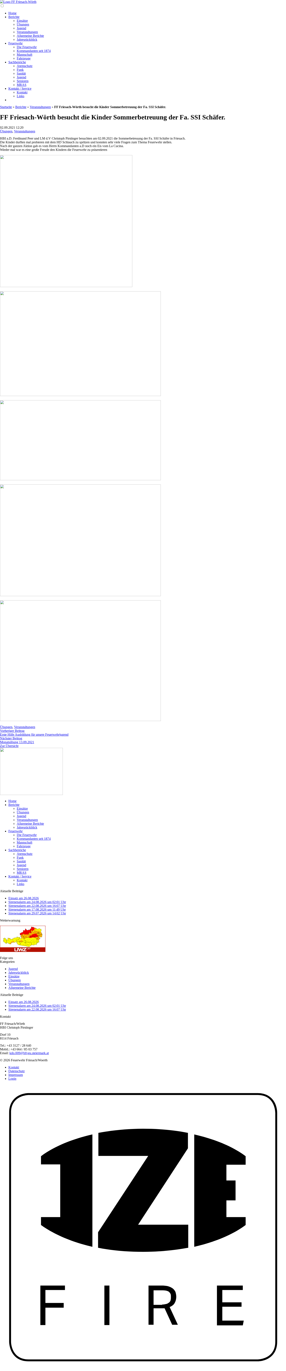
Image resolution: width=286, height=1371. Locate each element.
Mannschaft (24, 54)
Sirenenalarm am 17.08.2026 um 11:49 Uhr (37, 909)
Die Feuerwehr (27, 47)
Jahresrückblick (27, 39)
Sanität (21, 73)
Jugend (21, 28)
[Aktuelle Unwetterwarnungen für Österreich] (22, 951)
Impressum (15, 1075)
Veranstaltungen (27, 32)
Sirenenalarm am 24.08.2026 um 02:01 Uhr (37, 902)
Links (20, 96)
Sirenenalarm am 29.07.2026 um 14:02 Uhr (37, 913)
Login (12, 1078)
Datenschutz (16, 1071)
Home (12, 13)
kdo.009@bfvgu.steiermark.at (29, 1053)
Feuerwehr (15, 43)
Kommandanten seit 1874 (34, 51)
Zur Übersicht (9, 746)
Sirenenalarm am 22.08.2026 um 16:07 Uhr (37, 906)
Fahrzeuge (24, 58)
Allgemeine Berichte (30, 36)
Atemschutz (24, 66)
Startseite (6, 107)
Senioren (22, 81)
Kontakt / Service (19, 88)
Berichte (13, 17)
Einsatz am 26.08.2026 (23, 898)
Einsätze (22, 20)
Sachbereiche (17, 62)
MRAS (21, 85)
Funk (20, 69)
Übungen (23, 24)
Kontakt (22, 92)
